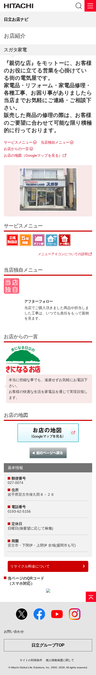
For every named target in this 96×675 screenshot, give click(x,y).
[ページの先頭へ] (91, 597)
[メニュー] (90, 6)
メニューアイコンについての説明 (63, 254)
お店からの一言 (16, 149)
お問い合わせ (14, 631)
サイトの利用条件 (31, 660)
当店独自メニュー (55, 142)
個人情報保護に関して (60, 660)
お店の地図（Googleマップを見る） (33, 155)
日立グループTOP (48, 645)
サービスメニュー (18, 142)
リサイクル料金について (30, 566)
